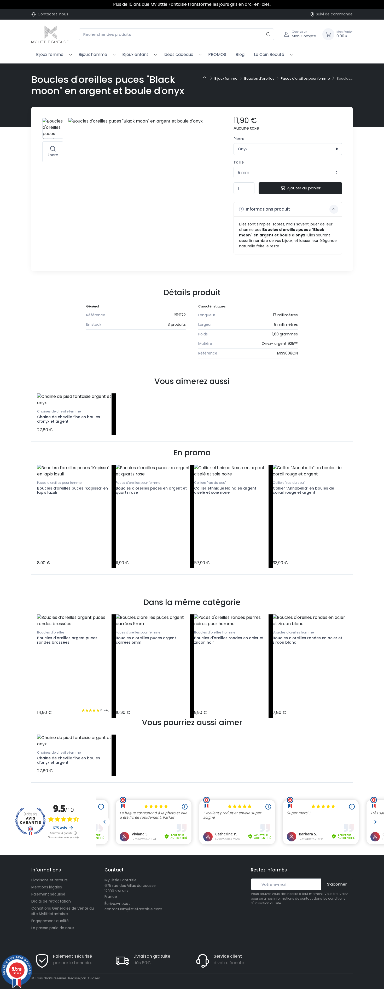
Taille (239, 162)
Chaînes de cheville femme (59, 411)
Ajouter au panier (304, 188)
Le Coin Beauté (269, 54)
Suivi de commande (334, 14)
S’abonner (337, 884)
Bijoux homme (93, 54)
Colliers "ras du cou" (210, 482)
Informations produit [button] (267, 209)
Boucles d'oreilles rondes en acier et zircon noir (229, 640)
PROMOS (217, 54)
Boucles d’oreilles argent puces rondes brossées (67, 640)
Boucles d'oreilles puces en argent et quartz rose (151, 490)
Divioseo (93, 978)
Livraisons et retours (49, 880)
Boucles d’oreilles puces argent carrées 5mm (146, 640)
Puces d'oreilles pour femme (59, 482)
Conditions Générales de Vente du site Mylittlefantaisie (62, 911)
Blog (240, 54)
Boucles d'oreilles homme (214, 632)
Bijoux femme (49, 54)
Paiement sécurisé (48, 894)
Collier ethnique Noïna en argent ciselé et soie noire (225, 490)
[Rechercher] (268, 34)
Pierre (239, 138)
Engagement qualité (50, 920)
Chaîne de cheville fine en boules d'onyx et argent (68, 419)
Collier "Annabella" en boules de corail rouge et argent (303, 490)
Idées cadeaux (178, 54)
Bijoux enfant (135, 54)
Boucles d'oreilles (51, 632)
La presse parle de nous (52, 927)
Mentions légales (46, 887)
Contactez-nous (53, 14)
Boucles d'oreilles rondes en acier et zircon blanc (307, 640)
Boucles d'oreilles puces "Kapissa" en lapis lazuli (72, 490)
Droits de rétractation (51, 901)
